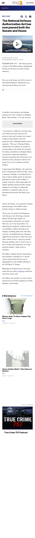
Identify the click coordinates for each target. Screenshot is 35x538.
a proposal (20, 271)
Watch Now (29, 2)
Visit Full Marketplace (27, 295)
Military (6, 16)
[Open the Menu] (3, 2)
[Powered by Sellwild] (30, 405)
